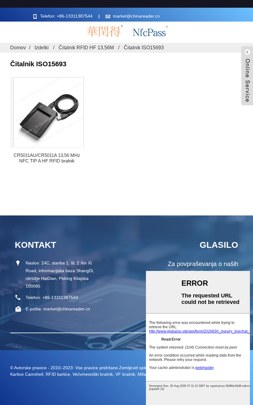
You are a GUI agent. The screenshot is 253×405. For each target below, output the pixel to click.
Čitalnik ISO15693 (144, 47)
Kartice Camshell (26, 374)
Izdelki (42, 47)
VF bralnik (125, 374)
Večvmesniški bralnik (93, 374)
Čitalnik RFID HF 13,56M (86, 47)
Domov (18, 47)
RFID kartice (58, 374)
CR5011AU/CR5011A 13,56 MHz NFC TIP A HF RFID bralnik (47, 158)
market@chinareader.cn (136, 16)
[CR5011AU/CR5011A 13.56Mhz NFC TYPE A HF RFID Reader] (48, 112)
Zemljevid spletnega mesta (145, 367)
